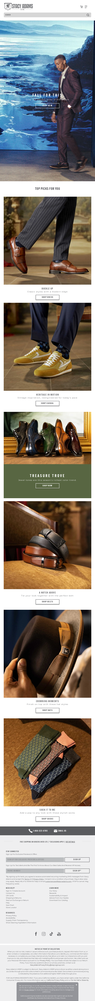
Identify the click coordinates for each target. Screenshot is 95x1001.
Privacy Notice (29, 990)
